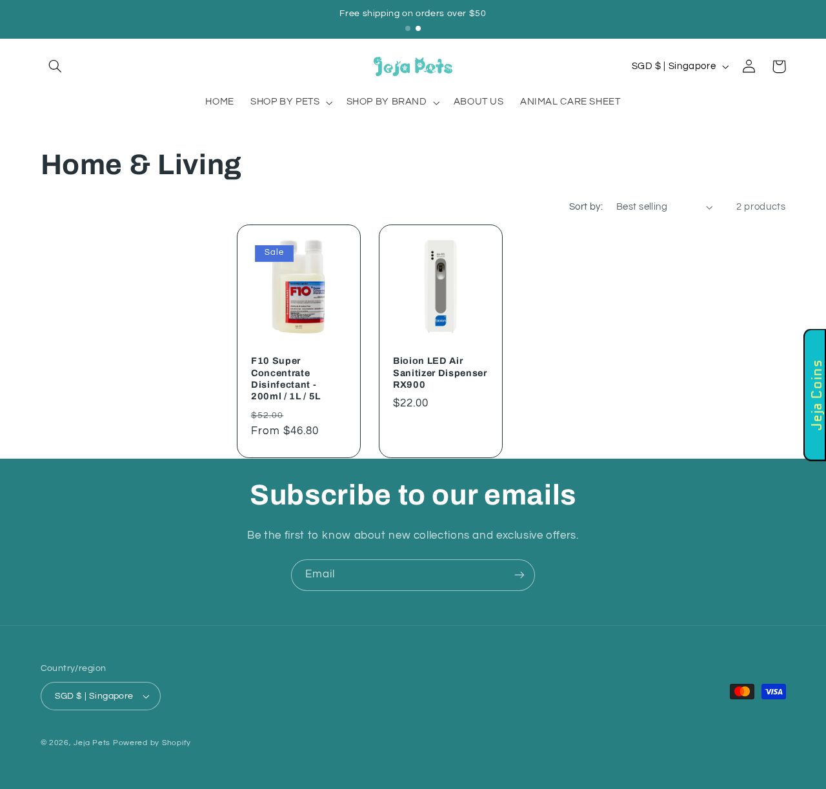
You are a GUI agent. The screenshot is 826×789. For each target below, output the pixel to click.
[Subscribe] (519, 575)
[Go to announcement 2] (418, 28)
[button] (55, 66)
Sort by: (586, 207)
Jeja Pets (92, 742)
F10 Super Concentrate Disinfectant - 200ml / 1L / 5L (286, 379)
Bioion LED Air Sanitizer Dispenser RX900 (440, 373)
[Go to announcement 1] (407, 28)
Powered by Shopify (152, 742)
